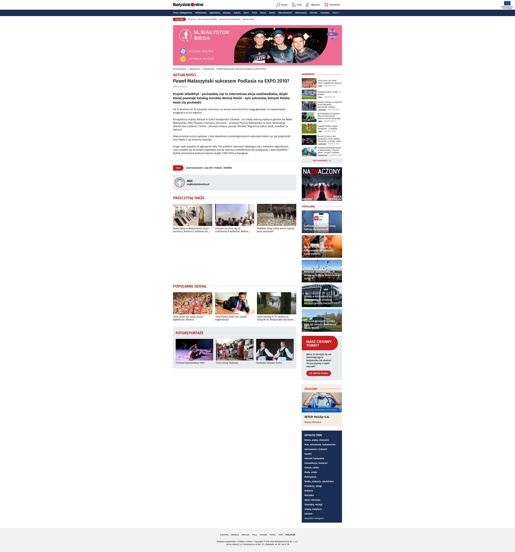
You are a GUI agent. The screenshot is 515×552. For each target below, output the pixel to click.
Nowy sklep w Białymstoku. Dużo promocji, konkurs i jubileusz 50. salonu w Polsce (191, 230)
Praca (254, 13)
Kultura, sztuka (311, 467)
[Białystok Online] (188, 5)
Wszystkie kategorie (314, 518)
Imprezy (284, 5)
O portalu (224, 535)
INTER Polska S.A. (317, 417)
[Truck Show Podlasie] (234, 349)
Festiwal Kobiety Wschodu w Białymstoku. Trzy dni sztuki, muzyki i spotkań (329, 150)
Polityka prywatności (226, 541)
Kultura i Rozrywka (323, 155)
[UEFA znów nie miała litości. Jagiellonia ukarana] (192, 303)
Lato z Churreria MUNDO (207, 19)
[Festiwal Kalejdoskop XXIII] (194, 349)
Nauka (272, 13)
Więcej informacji (312, 422)
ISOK (281, 535)
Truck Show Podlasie (227, 363)
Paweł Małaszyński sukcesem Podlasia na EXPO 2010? (242, 69)
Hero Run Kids (248, 19)
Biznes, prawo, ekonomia (316, 440)
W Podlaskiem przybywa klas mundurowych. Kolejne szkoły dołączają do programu (329, 116)
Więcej (335, 13)
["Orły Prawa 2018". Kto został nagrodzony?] (234, 303)
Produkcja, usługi (313, 486)
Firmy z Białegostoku (182, 13)
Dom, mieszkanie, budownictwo (320, 444)
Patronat (245, 535)
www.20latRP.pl (240, 109)
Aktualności (209, 69)
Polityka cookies (245, 541)
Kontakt (263, 535)
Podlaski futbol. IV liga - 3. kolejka (329, 93)
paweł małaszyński (194, 168)
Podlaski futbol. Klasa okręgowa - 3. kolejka (327, 127)
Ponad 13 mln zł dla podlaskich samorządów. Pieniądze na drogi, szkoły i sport (329, 138)
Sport (246, 13)
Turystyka (324, 13)
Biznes (263, 13)
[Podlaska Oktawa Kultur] (275, 349)
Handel (308, 454)
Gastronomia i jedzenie (315, 449)
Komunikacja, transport (316, 463)
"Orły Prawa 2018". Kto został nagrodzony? (231, 318)
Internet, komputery (314, 458)
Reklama (308, 490)
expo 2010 (208, 168)
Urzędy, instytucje (313, 509)
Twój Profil (290, 535)
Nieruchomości (285, 13)
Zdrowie (313, 13)
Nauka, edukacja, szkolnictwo (319, 481)
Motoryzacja (301, 13)
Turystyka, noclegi (313, 504)
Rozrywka (309, 495)
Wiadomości (201, 13)
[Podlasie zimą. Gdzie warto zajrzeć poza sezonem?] (276, 215)
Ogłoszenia (315, 5)
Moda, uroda (310, 472)
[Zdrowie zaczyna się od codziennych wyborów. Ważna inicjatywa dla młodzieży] (234, 215)
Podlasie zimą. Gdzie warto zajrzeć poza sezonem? (276, 230)
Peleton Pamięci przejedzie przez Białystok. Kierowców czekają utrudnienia (330, 104)
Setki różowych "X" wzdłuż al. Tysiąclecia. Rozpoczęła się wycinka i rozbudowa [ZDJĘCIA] (276, 318)
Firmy (299, 5)
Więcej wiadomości (320, 161)
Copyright (258, 541)
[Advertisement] (235, 258)
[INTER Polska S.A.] (322, 402)
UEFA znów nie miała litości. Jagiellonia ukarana (188, 318)
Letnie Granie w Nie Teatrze (229, 19)
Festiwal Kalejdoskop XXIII (190, 363)
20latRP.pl (228, 168)
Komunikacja (335, 5)
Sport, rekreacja (312, 500)
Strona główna (179, 69)
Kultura (237, 13)
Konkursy (192, 19)
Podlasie (218, 168)
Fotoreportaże (190, 333)
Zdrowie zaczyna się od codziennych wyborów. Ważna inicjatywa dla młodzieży (231, 230)
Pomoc (273, 535)
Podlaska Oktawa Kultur (269, 363)
